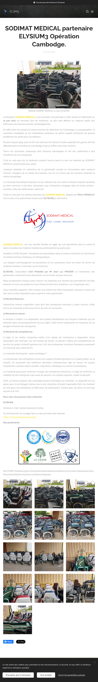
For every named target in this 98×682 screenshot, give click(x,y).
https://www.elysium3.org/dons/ (20, 417)
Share (9, 642)
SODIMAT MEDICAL (25, 117)
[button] (87, 11)
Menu (92, 11)
